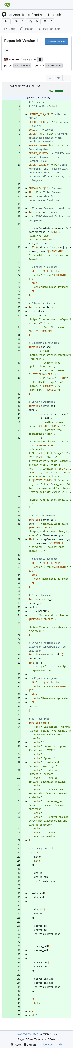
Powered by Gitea (27, 1034)
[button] (16, 21)
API (60, 1044)
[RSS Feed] (6, 21)
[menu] (67, 78)
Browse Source (56, 41)
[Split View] (59, 78)
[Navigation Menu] (67, 5)
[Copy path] (38, 86)
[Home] (7, 4)
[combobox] (50, 78)
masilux (14, 59)
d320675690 (54, 65)
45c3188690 (22, 65)
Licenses (47, 1044)
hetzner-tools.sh (47, 15)
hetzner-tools (19, 15)
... (6, 50)
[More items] (68, 29)
